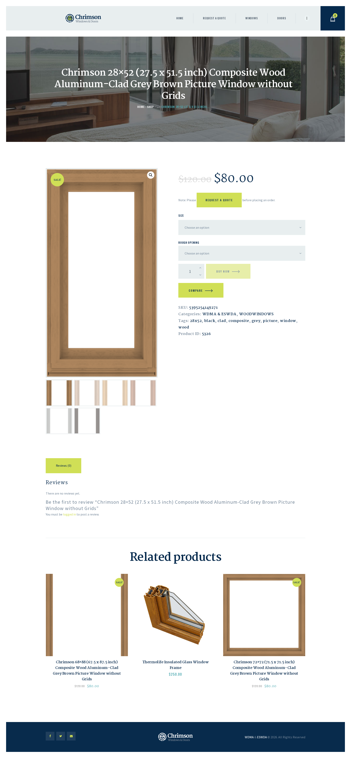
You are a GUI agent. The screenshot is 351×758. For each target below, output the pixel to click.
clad (222, 321)
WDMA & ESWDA (219, 314)
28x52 (196, 321)
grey (256, 321)
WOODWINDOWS (256, 314)
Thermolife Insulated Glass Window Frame (175, 665)
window (288, 321)
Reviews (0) (63, 465)
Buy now (223, 271)
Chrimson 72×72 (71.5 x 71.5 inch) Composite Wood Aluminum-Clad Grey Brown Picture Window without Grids (264, 670)
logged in (69, 514)
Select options (87, 615)
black (209, 321)
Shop (150, 106)
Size (181, 215)
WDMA (249, 737)
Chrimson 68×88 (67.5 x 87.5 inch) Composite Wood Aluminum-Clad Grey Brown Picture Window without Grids (87, 670)
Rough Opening (188, 242)
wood (183, 327)
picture (270, 321)
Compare (196, 290)
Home (140, 107)
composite (239, 321)
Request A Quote (219, 200)
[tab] (63, 466)
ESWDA (262, 737)
